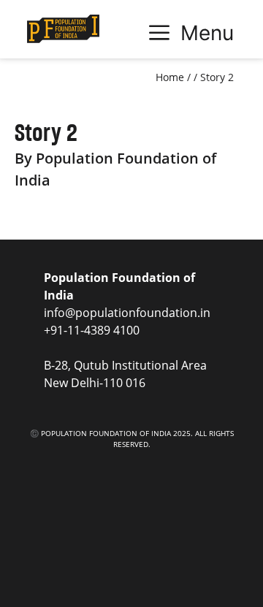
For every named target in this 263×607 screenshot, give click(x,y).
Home (170, 77)
